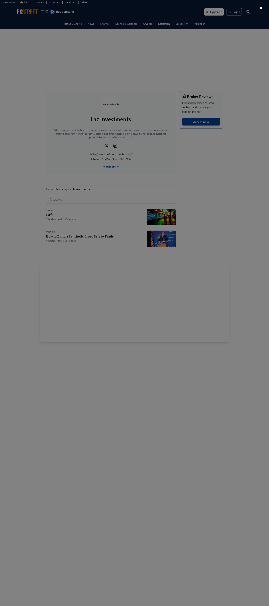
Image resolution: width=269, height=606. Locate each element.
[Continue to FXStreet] (261, 8)
